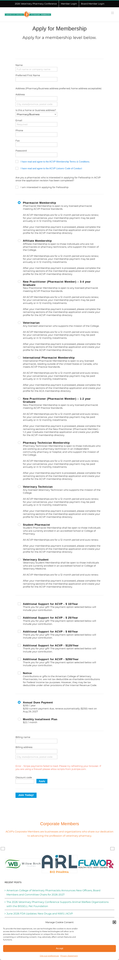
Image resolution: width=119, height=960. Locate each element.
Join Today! (26, 795)
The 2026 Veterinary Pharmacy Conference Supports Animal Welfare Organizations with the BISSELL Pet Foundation (58, 904)
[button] (114, 922)
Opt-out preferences (49, 956)
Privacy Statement (69, 956)
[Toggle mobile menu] (112, 13)
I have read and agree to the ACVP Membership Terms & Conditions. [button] (55, 161)
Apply (42, 781)
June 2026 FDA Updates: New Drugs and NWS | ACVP (40, 913)
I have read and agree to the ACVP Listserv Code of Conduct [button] (51, 168)
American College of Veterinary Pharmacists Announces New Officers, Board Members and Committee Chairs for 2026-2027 (53, 892)
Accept (59, 948)
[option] (23, 864)
